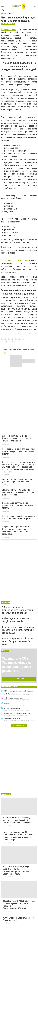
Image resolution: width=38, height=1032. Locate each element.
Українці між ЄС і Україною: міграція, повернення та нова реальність (16, 664)
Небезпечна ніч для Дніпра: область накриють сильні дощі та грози (18, 517)
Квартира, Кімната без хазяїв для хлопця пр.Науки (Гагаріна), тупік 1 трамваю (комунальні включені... (19, 820)
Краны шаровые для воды (14, 260)
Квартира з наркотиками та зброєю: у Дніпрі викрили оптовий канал (18, 480)
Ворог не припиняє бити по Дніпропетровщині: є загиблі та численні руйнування (16, 438)
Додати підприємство (19, 725)
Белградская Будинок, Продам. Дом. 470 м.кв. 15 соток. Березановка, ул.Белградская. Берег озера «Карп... (17, 870)
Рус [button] (35, 6)
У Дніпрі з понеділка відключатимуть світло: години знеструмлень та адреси (18, 610)
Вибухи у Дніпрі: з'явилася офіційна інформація (15, 620)
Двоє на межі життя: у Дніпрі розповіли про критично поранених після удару (18, 505)
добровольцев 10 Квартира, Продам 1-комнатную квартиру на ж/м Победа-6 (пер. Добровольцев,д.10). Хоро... (19, 905)
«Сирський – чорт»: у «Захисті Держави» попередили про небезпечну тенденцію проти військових (15, 530)
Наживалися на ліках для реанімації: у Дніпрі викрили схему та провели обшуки (19, 451)
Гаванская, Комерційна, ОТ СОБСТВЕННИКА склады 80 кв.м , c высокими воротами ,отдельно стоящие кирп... (18, 836)
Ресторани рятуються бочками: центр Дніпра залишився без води (18, 641)
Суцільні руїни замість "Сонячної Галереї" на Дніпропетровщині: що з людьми (18, 630)
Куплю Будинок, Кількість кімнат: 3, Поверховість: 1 (19, 919)
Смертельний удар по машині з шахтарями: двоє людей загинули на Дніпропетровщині (18, 492)
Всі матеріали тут (19, 679)
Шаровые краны (8, 29)
